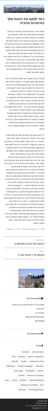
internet (22, 375)
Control (24, 361)
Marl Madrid (39, 321)
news (7, 380)
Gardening (10, 366)
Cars (14, 357)
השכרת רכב (39, 313)
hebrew (40, 371)
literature (23, 380)
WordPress (43, 408)
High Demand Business (34, 317)
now (41, 385)
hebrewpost (10, 229)
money (14, 380)
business (21, 357)
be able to (26, 352)
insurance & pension (35, 375)
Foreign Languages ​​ (25, 366)
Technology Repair (35, 390)
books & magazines (35, 357)
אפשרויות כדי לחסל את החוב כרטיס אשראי (28, 305)
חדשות (18, 229)
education (39, 366)
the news (22, 390)
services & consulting (29, 385)
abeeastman (33, 229)
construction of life (36, 361)
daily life (15, 361)
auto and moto (37, 352)
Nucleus (28, 406)
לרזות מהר (40, 309)
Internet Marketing (36, 380)
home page (18, 371)
